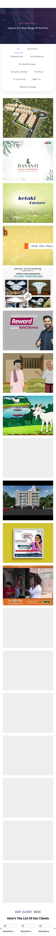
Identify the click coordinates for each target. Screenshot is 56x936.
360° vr (37, 79)
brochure (33, 49)
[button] (1, 928)
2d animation (37, 57)
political (39, 72)
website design (28, 87)
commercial (16, 57)
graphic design (19, 72)
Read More (8, 931)
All (18, 49)
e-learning (19, 79)
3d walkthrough (27, 64)
